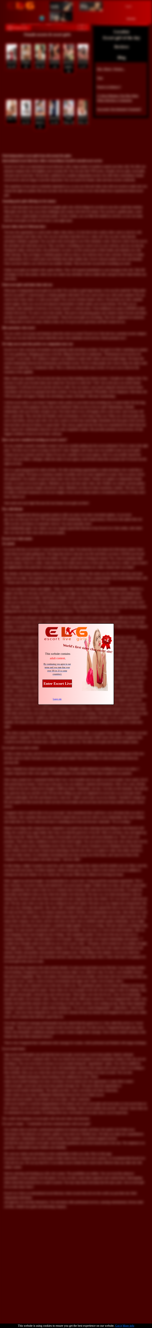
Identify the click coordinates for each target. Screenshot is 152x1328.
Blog (121, 57)
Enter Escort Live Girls (58, 683)
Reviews (121, 46)
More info (128, 1325)
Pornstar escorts (20, 28)
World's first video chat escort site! (88, 648)
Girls (54, 6)
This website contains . (57, 656)
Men (83, 6)
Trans (55, 16)
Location (121, 31)
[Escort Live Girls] (20, 6)
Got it (118, 1325)
